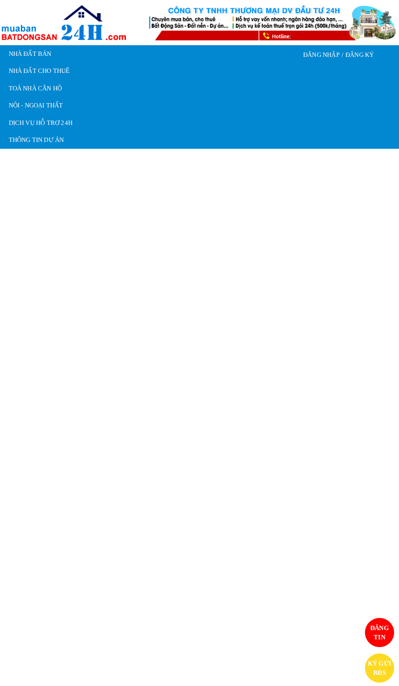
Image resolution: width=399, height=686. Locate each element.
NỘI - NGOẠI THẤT (36, 105)
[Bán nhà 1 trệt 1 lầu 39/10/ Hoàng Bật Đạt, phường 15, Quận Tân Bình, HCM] (199, 474)
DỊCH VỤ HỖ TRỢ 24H (40, 122)
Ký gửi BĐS (379, 668)
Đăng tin (379, 632)
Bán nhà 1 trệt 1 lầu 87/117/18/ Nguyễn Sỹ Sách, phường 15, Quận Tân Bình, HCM (67, 554)
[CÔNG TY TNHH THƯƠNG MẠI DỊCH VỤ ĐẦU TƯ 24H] (64, 22)
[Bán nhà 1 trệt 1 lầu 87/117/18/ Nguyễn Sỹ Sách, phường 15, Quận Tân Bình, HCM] (68, 474)
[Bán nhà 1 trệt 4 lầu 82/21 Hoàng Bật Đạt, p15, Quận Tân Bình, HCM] (331, 474)
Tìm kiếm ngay (344, 359)
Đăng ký (360, 54)
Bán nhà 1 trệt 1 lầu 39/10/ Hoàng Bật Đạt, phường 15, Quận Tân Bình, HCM (196, 554)
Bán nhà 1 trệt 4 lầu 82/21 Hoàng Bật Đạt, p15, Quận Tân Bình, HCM (327, 554)
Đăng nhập (320, 54)
